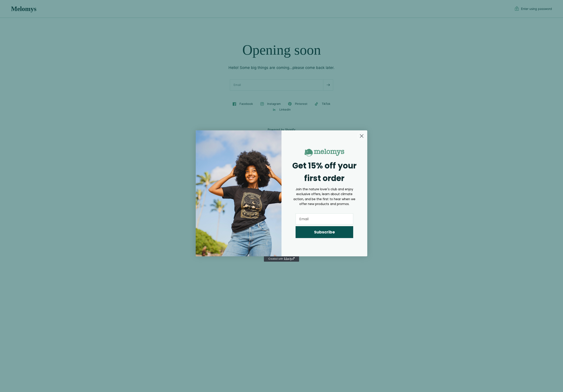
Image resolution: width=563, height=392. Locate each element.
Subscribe (324, 232)
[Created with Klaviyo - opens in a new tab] (281, 259)
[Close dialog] (362, 136)
